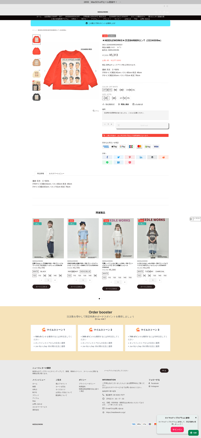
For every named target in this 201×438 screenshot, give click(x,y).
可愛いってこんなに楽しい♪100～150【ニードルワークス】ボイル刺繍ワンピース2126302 (47, 265)
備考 (104, 109)
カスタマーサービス (39, 407)
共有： (104, 153)
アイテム (35, 398)
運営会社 (35, 410)
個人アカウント (61, 384)
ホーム (34, 30)
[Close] (196, 418)
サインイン (177, 429)
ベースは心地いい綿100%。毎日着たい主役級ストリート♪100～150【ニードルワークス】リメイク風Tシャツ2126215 (118, 265)
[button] (195, 219)
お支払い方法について (64, 392)
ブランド (35, 395)
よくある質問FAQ (129, 383)
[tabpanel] (117, 256)
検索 (34, 386)
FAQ (34, 401)
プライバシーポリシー (87, 384)
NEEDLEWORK (113, 50)
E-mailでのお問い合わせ (114, 408)
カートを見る (60, 386)
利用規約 (82, 386)
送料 (107, 65)
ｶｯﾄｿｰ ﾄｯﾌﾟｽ (116, 47)
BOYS (34, 392)
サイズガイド (60, 389)
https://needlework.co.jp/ (115, 412)
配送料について (61, 395)
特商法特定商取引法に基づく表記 (89, 390)
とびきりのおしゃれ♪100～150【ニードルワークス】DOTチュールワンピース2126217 (82, 264)
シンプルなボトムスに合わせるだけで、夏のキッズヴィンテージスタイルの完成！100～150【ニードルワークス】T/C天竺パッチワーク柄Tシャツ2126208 (152, 266)
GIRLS (34, 389)
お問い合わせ (37, 404)
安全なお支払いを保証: (110, 143)
